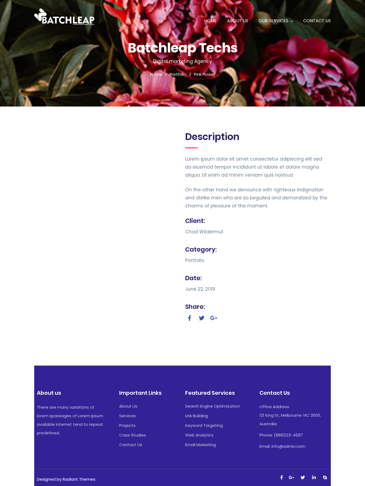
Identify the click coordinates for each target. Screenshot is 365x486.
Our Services (273, 21)
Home (210, 21)
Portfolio (178, 74)
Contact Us (317, 21)
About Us (237, 21)
